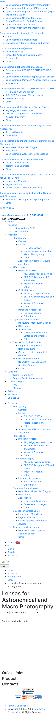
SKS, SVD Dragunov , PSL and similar (24, 95)
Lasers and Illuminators (17, 162)
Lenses (33, 39)
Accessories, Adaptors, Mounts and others (27, 43)
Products (12, 234)
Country (27, 689)
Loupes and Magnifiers (17, 181)
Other (8, 61)
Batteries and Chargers (17, 165)
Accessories (41, 153)
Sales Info (12, 371)
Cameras (10, 36)
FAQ (15, 384)
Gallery (11, 391)
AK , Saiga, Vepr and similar (19, 92)
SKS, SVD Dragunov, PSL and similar (24, 113)
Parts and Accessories (29, 309)
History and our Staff (24, 228)
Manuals (17, 388)
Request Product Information (28, 378)
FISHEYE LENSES (14, 51)
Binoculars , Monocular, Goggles (21, 147)
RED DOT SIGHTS (45, 88)
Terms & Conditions (23, 375)
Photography (43, 5)
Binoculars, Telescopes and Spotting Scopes (28, 199)
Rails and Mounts (14, 132)
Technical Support (16, 381)
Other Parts (11, 135)
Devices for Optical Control (28, 21)
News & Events (20, 231)
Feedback (12, 394)
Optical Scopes (46, 76)
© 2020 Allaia (7, 208)
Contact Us (13, 397)
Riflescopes (41, 8)
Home (10, 221)
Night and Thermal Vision (26, 319)
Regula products (13, 184)
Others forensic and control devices (23, 187)
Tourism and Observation (32, 27)
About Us (12, 225)
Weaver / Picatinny (15, 98)
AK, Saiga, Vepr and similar (19, 110)
